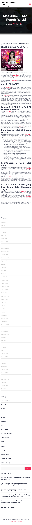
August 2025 (4, 261)
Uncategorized (17, 23)
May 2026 (3, 232)
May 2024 (3, 309)
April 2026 (3, 235)
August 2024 (4, 299)
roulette (3, 413)
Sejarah (3, 421)
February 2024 (4, 318)
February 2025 (4, 280)
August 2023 (4, 337)
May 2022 (3, 360)
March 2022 (4, 366)
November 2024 (5, 289)
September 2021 (5, 379)
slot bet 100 (4, 429)
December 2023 (5, 325)
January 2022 (4, 372)
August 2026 (4, 222)
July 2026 (3, 225)
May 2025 (3, 270)
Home (10, 23)
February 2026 (4, 241)
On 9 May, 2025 (4, 43)
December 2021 (5, 376)
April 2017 (3, 388)
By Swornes (14, 43)
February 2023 (4, 353)
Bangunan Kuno (5, 400)
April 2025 (3, 273)
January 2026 (4, 245)
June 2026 (3, 229)
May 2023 (3, 347)
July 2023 (3, 341)
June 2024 (3, 305)
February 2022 (4, 369)
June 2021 (3, 382)
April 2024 (3, 312)
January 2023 (4, 357)
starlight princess (6, 433)
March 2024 (4, 315)
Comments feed (6, 458)
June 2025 (3, 267)
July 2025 (3, 264)
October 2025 (4, 254)
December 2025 (5, 248)
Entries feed (5, 454)
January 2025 (4, 283)
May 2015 (3, 392)
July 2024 (3, 302)
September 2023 (5, 334)
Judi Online (4, 409)
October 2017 (4, 385)
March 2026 (4, 238)
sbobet (3, 417)
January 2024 (4, 321)
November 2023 (5, 328)
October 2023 (4, 331)
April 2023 (3, 350)
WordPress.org (5, 462)
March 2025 (4, 277)
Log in (3, 450)
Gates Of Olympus (6, 405)
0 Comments (5, 45)
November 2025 (5, 251)
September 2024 (5, 296)
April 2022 (3, 363)
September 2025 (5, 257)
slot (2, 425)
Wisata (3, 441)
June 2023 (3, 344)
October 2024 (4, 293)
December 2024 (5, 286)
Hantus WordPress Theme (16, 521)
